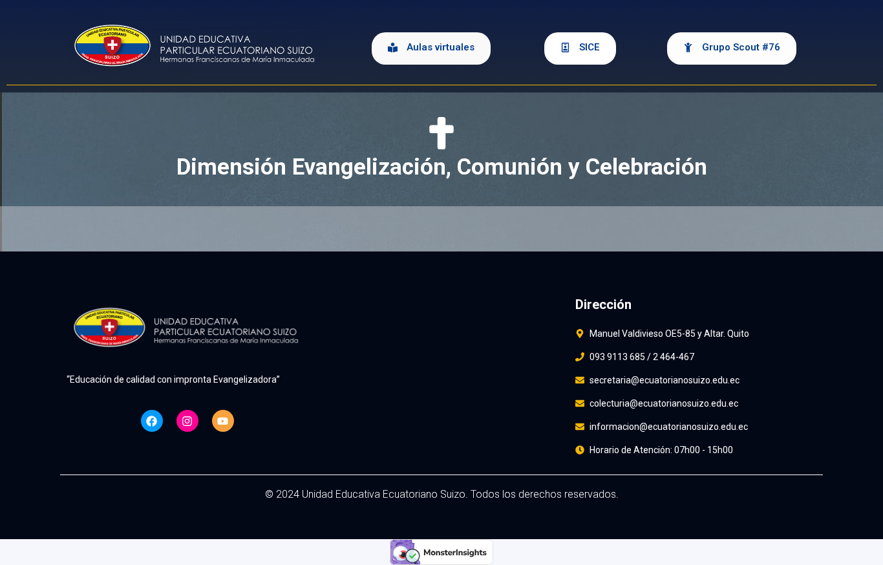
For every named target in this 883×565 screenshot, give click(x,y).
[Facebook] (152, 421)
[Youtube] (223, 421)
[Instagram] (187, 421)
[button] (431, 48)
